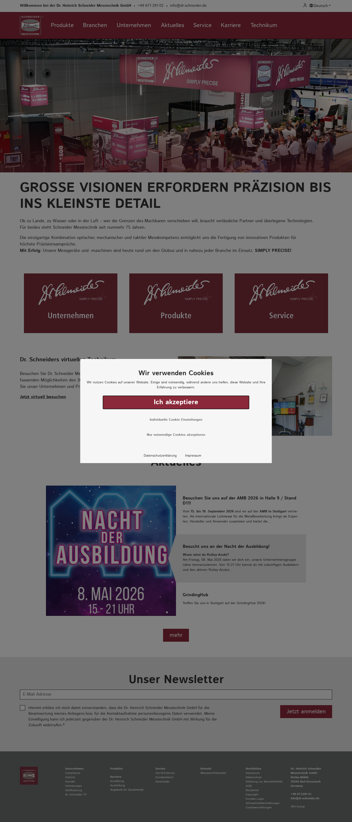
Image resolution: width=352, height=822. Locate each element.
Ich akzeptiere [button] (176, 402)
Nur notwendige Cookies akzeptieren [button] (176, 434)
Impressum (193, 455)
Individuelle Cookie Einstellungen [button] (176, 419)
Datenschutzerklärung (160, 455)
